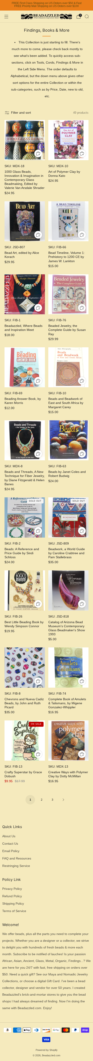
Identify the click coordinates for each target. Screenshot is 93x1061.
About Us (8, 836)
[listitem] (46, 5)
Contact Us (10, 843)
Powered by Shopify (47, 1050)
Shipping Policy (13, 903)
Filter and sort (21, 112)
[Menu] (6, 16)
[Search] (86, 16)
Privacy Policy (12, 888)
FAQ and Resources (16, 858)
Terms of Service (14, 911)
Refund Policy (12, 896)
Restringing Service (16, 866)
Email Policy (10, 851)
